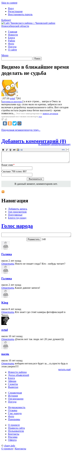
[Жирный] (3, 150)
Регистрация (15, 11)
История (13, 395)
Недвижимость (16, 407)
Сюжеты (13, 384)
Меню (4, 55)
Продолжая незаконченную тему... (20, 130)
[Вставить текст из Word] (18, 150)
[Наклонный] (7, 150)
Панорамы (14, 419)
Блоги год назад (17, 217)
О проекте (14, 425)
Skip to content (9, 2)
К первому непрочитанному (54, 144)
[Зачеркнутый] (14, 150)
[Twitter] (15, 123)
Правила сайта (16, 428)
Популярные (15, 214)
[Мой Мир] (19, 123)
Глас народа (15, 413)
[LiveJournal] (24, 123)
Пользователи (16, 431)
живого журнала (50, 113)
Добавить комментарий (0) (33, 141)
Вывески (13, 387)
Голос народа (17, 226)
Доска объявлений (18, 375)
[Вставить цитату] (21, 150)
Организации (15, 398)
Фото (11, 43)
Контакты (13, 434)
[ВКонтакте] (5, 123)
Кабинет (6, 20)
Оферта (12, 440)
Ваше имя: (8, 164)
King (4, 302)
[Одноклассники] (10, 123)
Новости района (17, 372)
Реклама (12, 437)
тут (40, 116)
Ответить (7, 263)
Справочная (15, 392)
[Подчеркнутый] (10, 150)
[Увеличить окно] (67, 149)
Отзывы (12, 410)
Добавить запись (17, 208)
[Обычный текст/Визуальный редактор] (63, 150)
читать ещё (64, 369)
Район (11, 40)
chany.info (9, 445)
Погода (12, 46)
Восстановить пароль (20, 14)
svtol (12, 98)
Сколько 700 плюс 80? (14, 171)
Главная (12, 31)
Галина (6, 254)
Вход (11, 8)
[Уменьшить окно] (67, 150)
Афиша (12, 381)
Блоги (11, 37)
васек (5, 354)
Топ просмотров (17, 211)
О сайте (12, 49)
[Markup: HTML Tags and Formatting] (9, 95)
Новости (13, 34)
